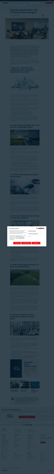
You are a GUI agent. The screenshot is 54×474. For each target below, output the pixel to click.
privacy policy (21, 237)
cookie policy (18, 236)
